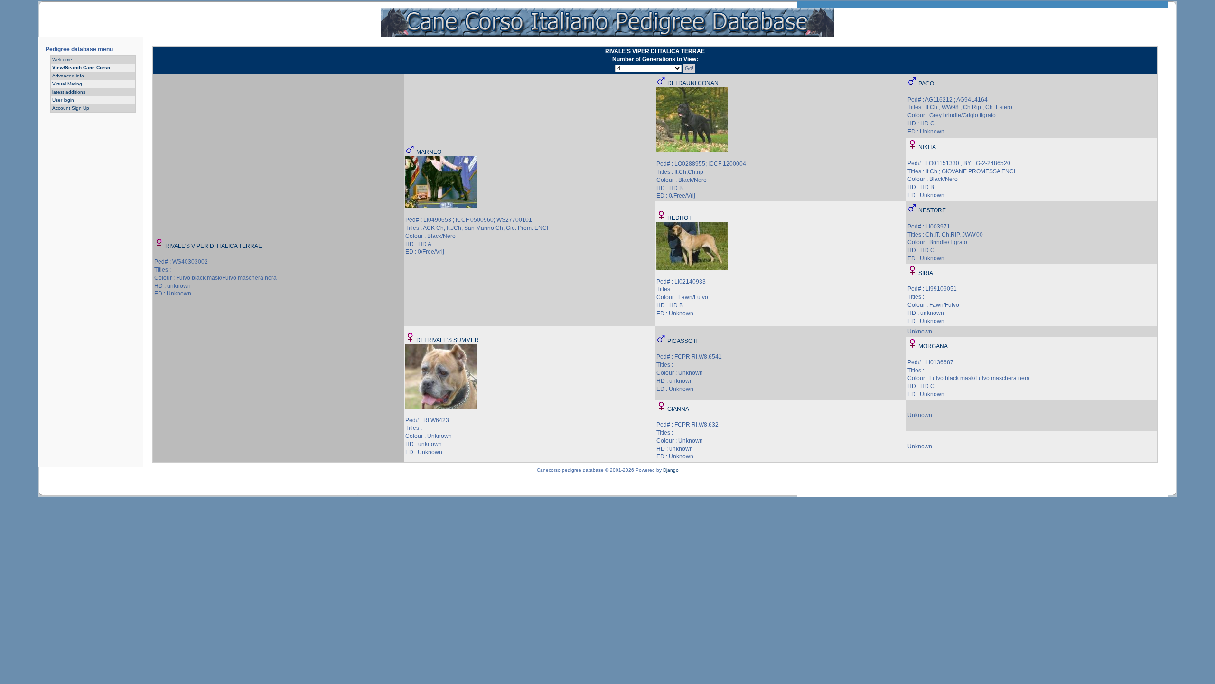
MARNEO (428, 152)
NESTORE (932, 210)
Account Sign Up (70, 108)
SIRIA (925, 273)
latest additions (68, 92)
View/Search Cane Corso (81, 67)
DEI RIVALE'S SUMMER (447, 340)
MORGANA (933, 346)
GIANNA (678, 409)
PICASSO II (682, 341)
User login (63, 100)
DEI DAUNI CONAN (693, 83)
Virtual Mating (67, 83)
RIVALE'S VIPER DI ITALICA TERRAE (213, 246)
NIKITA (927, 147)
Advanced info (68, 75)
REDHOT (679, 218)
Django (671, 470)
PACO (926, 83)
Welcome (62, 59)
